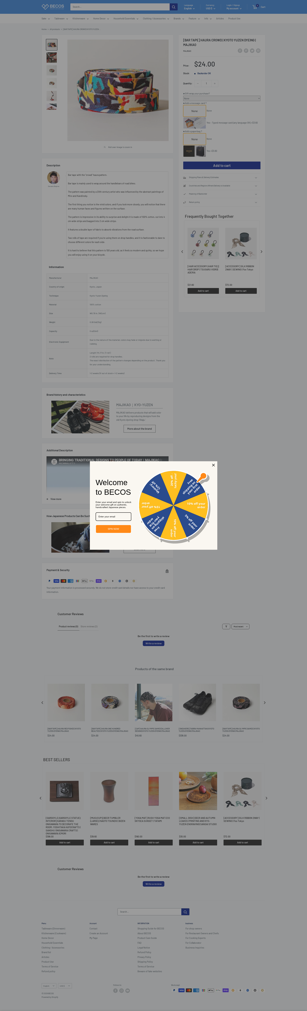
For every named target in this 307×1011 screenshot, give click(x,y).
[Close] (213, 465)
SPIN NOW (113, 529)
